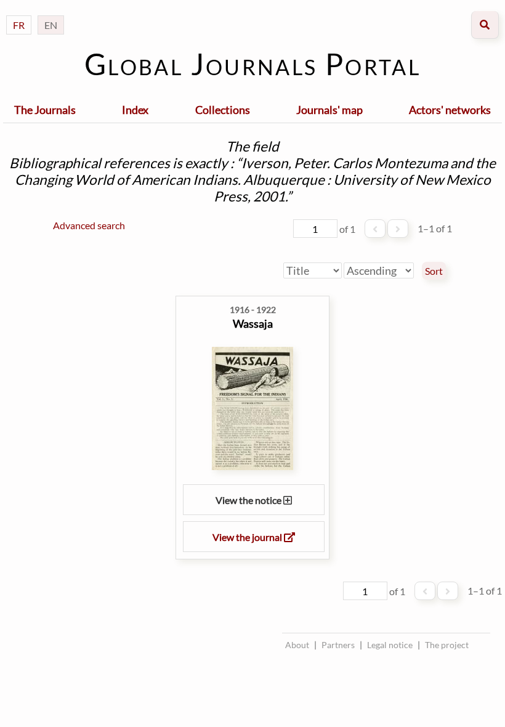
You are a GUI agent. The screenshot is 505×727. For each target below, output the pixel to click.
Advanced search (89, 225)
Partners (338, 645)
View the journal (248, 537)
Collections (222, 109)
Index (135, 109)
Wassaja (253, 323)
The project (447, 645)
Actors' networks (450, 109)
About (297, 645)
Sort (434, 271)
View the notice (249, 500)
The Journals (45, 109)
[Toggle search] (485, 25)
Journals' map (329, 109)
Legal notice (390, 645)
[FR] (18, 12)
